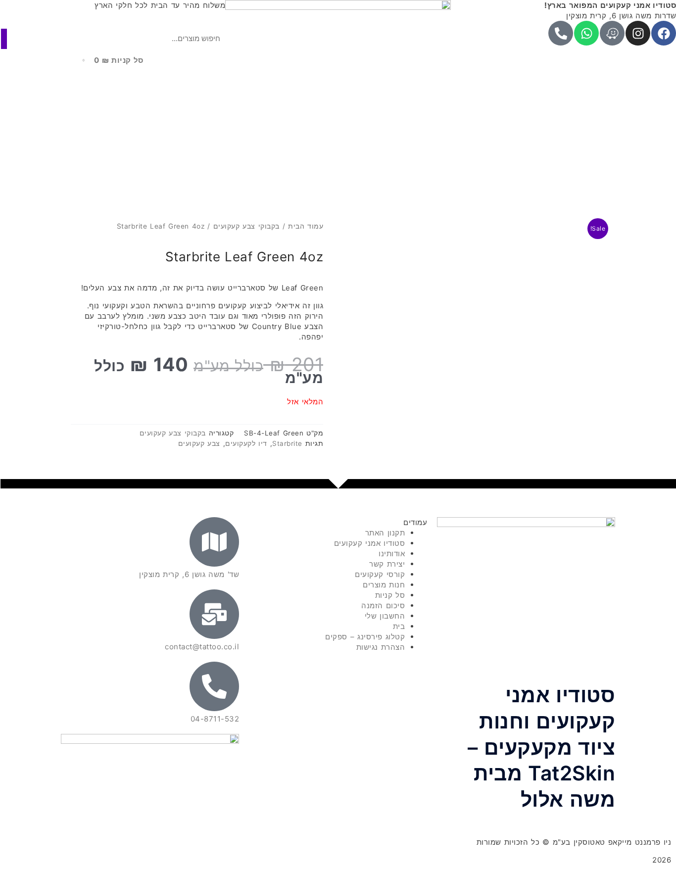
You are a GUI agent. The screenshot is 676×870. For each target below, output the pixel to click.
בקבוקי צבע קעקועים (246, 226)
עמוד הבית (305, 226)
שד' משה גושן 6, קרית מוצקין (189, 574)
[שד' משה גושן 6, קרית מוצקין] (214, 542)
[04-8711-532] (214, 686)
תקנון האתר (385, 532)
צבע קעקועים (199, 443)
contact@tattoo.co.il (202, 646)
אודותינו (392, 553)
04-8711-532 (215, 719)
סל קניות (390, 595)
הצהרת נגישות (380, 647)
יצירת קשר (387, 564)
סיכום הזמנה (383, 605)
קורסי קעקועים (380, 574)
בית (399, 626)
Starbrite (287, 443)
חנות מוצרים (384, 584)
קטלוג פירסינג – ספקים (365, 636)
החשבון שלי (385, 616)
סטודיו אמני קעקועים (369, 543)
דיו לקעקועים (246, 443)
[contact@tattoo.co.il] (214, 614)
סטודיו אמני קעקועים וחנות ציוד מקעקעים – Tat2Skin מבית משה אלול (541, 747)
